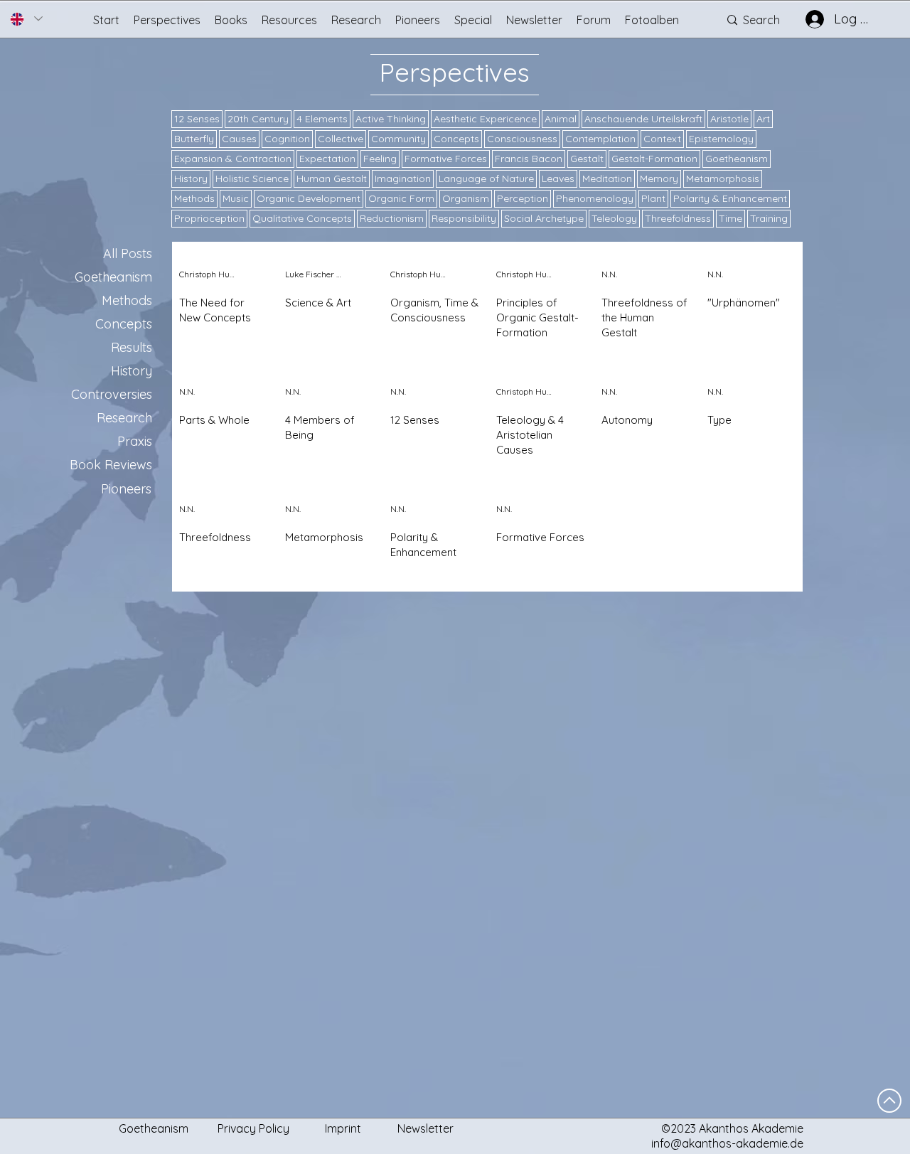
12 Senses (197, 118)
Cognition (287, 138)
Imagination (403, 178)
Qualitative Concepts (302, 218)
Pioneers (126, 489)
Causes (239, 138)
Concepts (456, 138)
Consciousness (522, 138)
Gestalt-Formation (654, 158)
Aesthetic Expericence (485, 118)
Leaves (558, 178)
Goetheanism (736, 158)
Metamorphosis (722, 178)
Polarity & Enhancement (730, 198)
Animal (561, 118)
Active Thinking (390, 118)
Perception (522, 198)
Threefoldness (678, 218)
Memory (659, 178)
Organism (465, 198)
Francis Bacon (528, 158)
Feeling (380, 158)
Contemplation (600, 138)
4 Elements (322, 118)
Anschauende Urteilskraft (643, 118)
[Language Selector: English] (26, 19)
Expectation (327, 158)
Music (236, 198)
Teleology (614, 218)
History (191, 178)
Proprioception (209, 218)
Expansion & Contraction (232, 158)
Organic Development (308, 198)
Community (398, 138)
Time (730, 218)
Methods (194, 198)
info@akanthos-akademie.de (727, 1143)
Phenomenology (594, 198)
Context (662, 138)
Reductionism (392, 218)
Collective (340, 138)
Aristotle (729, 118)
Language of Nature (486, 178)
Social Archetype (544, 218)
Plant (653, 198)
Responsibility (464, 218)
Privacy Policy (253, 1128)
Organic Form (401, 198)
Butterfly (194, 138)
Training (769, 218)
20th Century (258, 118)
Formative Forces (446, 158)
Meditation (607, 178)
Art (763, 118)
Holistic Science (252, 178)
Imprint (343, 1128)
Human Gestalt (331, 178)
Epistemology (721, 138)
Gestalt (587, 158)
